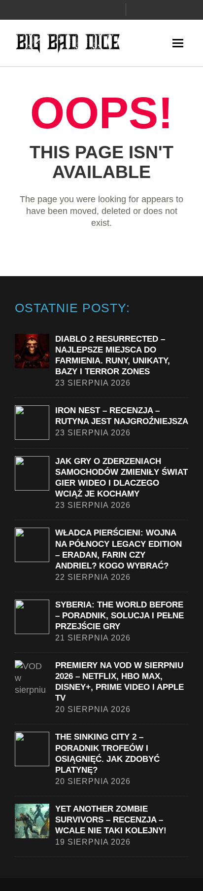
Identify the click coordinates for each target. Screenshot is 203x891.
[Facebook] (65, 10)
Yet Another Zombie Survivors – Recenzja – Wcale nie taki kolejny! (111, 819)
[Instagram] (81, 10)
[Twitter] (98, 10)
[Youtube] (115, 10)
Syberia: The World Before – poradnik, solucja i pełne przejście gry (119, 615)
